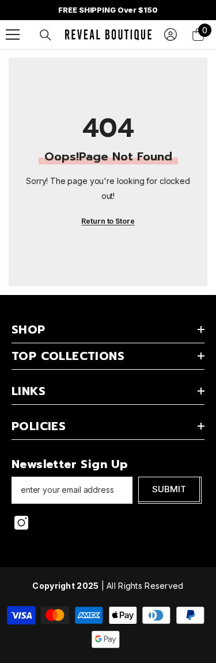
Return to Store (107, 221)
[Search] (45, 35)
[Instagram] (21, 522)
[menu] (13, 34)
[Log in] (170, 34)
